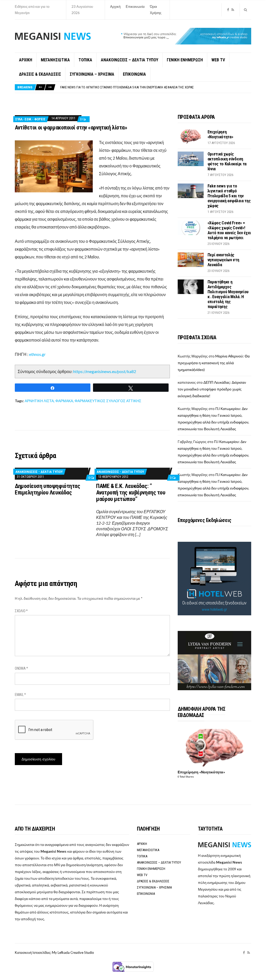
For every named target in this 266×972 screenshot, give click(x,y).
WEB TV (218, 59)
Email (20, 695)
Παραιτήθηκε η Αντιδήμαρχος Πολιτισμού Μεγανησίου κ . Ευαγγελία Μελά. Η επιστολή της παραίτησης (228, 294)
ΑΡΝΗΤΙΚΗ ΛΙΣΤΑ (39, 401)
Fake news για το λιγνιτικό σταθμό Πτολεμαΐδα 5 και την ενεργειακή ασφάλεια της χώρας (229, 196)
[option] (155, 87)
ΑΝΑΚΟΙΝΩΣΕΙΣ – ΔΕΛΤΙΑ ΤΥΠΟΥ (129, 59)
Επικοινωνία (135, 6)
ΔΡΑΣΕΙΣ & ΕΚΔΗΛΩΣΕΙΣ (40, 74)
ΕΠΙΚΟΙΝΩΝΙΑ (134, 74)
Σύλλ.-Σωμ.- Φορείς (30, 119)
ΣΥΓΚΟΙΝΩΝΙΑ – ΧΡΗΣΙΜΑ (92, 74)
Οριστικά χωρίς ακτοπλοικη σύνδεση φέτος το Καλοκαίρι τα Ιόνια (227, 161)
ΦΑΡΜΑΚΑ (64, 401)
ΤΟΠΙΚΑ (85, 59)
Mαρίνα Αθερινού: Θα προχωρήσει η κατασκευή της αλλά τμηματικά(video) (214, 363)
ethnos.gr (37, 354)
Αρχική (115, 6)
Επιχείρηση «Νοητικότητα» (220, 134)
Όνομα (21, 668)
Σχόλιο (21, 611)
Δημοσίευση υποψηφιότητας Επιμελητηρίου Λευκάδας (47, 489)
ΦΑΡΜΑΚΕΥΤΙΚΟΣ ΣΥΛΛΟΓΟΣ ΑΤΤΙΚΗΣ (108, 401)
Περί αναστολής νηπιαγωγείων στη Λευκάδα (223, 259)
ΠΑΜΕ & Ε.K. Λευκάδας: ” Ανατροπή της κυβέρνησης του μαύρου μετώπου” (130, 492)
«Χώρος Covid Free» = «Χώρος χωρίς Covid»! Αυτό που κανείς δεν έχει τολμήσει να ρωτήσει (127, 87)
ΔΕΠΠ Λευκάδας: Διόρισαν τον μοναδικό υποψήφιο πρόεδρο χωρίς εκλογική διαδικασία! (212, 389)
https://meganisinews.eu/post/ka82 (104, 371)
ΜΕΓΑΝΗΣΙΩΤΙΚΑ (55, 59)
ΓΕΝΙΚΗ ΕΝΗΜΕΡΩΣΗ (185, 59)
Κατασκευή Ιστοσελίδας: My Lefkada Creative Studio (54, 952)
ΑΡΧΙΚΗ (25, 59)
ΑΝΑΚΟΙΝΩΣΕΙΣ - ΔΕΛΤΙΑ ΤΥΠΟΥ (39, 472)
